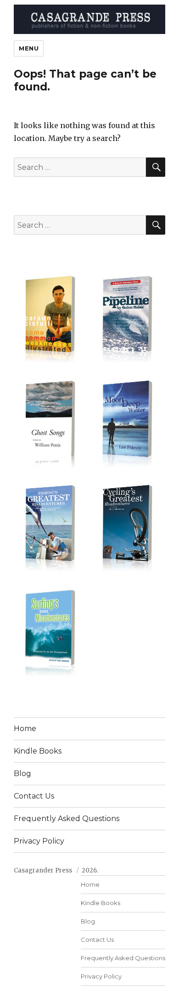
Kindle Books (38, 751)
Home (25, 728)
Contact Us (34, 796)
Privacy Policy (39, 841)
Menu (29, 48)
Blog (22, 773)
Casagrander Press (43, 870)
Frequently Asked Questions (66, 818)
